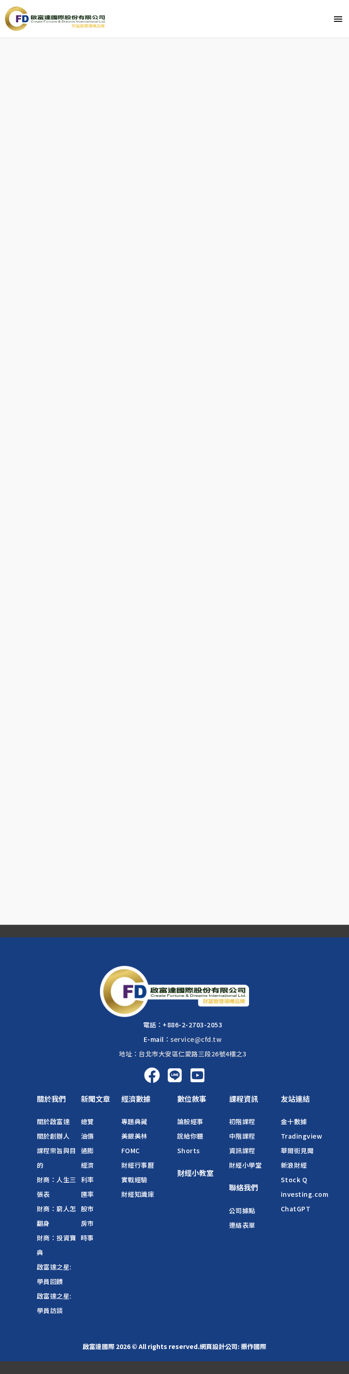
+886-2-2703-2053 (192, 1024)
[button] (51, 1099)
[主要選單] (338, 18)
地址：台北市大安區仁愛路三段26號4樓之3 (183, 1053)
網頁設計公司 (218, 1346)
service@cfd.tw (196, 1039)
